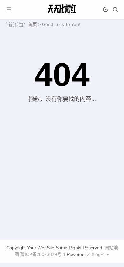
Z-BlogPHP (98, 254)
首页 (32, 24)
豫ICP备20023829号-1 (42, 254)
